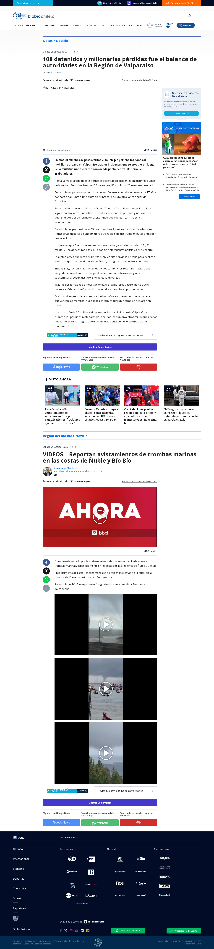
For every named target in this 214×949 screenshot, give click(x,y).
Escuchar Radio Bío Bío (182, 3)
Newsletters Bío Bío (112, 3)
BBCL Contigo (136, 25)
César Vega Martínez (65, 468)
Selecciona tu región (28, 3)
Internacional (47, 25)
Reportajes (19, 908)
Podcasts (18, 25)
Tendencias (90, 25)
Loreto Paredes (55, 73)
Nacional (31, 25)
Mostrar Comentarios (100, 347)
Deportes (76, 25)
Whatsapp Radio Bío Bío (185, 930)
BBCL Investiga (118, 25)
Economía (63, 25)
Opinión (103, 25)
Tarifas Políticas (21, 929)
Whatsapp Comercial (130, 930)
